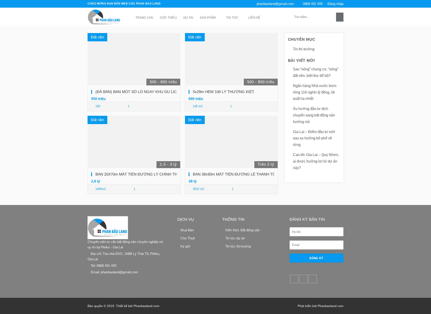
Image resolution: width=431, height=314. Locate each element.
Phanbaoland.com (146, 306)
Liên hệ (254, 17)
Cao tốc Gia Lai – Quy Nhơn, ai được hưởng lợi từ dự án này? (316, 161)
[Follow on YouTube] (312, 279)
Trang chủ (144, 17)
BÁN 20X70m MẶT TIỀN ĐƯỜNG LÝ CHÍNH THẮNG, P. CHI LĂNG (152, 174)
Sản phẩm (208, 17)
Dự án (188, 17)
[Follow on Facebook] (294, 279)
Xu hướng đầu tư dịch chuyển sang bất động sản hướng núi (314, 115)
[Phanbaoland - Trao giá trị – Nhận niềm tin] (106, 17)
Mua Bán (187, 230)
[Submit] (339, 17)
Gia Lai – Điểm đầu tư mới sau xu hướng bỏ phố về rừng (314, 138)
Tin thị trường (303, 49)
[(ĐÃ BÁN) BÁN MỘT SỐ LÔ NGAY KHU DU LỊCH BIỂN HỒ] (134, 59)
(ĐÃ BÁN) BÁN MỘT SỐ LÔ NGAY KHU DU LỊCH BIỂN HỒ (145, 92)
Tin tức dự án (235, 238)
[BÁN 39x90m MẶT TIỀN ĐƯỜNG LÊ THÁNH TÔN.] (231, 142)
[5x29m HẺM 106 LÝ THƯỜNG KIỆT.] (231, 59)
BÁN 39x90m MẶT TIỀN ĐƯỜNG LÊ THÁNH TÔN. (236, 174)
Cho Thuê (187, 238)
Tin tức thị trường (238, 246)
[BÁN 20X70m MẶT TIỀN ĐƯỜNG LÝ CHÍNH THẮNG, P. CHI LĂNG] (134, 142)
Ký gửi (185, 246)
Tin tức (232, 17)
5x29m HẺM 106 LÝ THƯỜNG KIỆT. (224, 92)
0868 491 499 (313, 4)
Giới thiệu (168, 17)
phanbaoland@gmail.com (275, 4)
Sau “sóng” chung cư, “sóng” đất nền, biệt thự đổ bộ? (315, 72)
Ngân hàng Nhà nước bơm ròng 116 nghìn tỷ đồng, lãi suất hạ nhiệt (314, 92)
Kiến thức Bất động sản (242, 230)
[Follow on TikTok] (303, 279)
